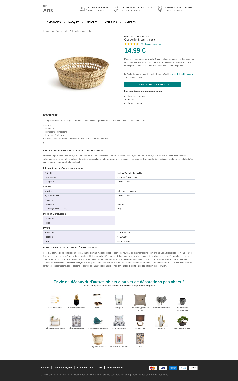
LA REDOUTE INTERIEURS (148, 62)
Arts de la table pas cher (183, 74)
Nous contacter (115, 367)
